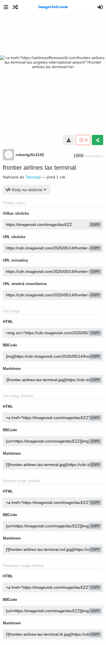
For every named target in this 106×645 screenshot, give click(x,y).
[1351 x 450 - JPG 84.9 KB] (68, 140)
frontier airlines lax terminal (39, 167)
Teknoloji (33, 177)
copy (95, 224)
